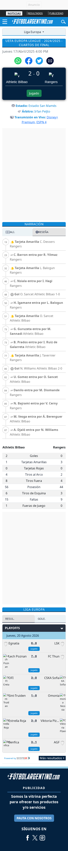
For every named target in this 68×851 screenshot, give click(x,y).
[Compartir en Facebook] (28, 60)
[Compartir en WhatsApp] (18, 60)
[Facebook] (27, 836)
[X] (35, 836)
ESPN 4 (41, 122)
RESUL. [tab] (9, 618)
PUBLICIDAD (56, 13)
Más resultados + (52, 758)
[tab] (17, 232)
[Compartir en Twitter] (39, 60)
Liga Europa (33, 32)
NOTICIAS (14, 13)
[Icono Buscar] (63, 21)
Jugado (34, 93)
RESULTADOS (35, 13)
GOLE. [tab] (42, 618)
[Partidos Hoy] (42, 836)
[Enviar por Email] (50, 60)
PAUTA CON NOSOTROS (34, 818)
